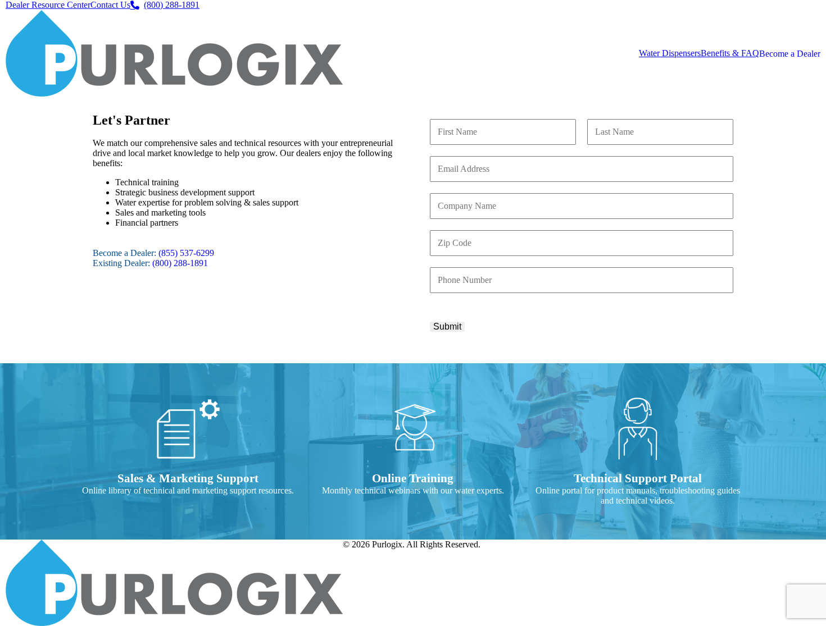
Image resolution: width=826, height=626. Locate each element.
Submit (447, 326)
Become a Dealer (789, 53)
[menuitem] (48, 5)
